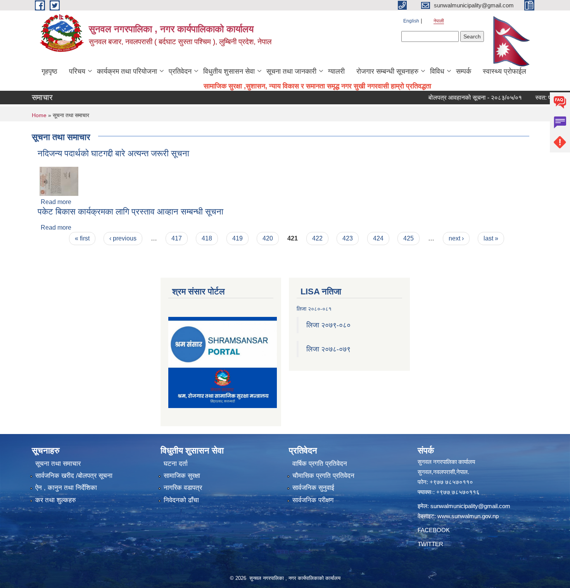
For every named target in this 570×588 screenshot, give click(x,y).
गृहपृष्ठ (49, 71)
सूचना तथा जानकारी (291, 71)
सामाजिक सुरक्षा (182, 475)
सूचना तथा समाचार (58, 463)
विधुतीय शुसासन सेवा (229, 71)
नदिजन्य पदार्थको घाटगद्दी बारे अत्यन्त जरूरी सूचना (113, 153)
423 (347, 238)
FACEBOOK (434, 530)
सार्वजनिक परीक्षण (312, 500)
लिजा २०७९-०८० (328, 325)
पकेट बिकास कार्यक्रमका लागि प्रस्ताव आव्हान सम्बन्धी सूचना (130, 211)
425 (408, 238)
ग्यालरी (336, 71)
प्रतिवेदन (180, 71)
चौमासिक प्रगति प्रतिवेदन (323, 475)
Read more (56, 202)
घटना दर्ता (176, 463)
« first (82, 238)
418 (207, 238)
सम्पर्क (463, 71)
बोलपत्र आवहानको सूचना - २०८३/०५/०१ (463, 97)
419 (237, 238)
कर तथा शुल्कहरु (55, 500)
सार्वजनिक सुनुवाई (313, 487)
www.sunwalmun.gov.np (468, 516)
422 (317, 238)
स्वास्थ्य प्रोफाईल (504, 71)
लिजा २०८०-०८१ (314, 309)
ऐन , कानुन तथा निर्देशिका (66, 487)
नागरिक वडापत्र (183, 487)
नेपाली (439, 21)
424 (378, 238)
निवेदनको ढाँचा (181, 500)
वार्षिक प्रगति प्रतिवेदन (319, 463)
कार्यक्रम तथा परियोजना (127, 71)
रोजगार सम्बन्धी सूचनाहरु (387, 71)
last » (491, 238)
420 (268, 238)
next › (456, 238)
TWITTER (430, 544)
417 (176, 238)
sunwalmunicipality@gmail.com (470, 506)
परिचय (77, 71)
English (411, 21)
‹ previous (122, 238)
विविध (437, 71)
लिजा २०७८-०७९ (328, 349)
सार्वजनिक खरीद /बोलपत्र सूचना (73, 475)
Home (39, 115)
